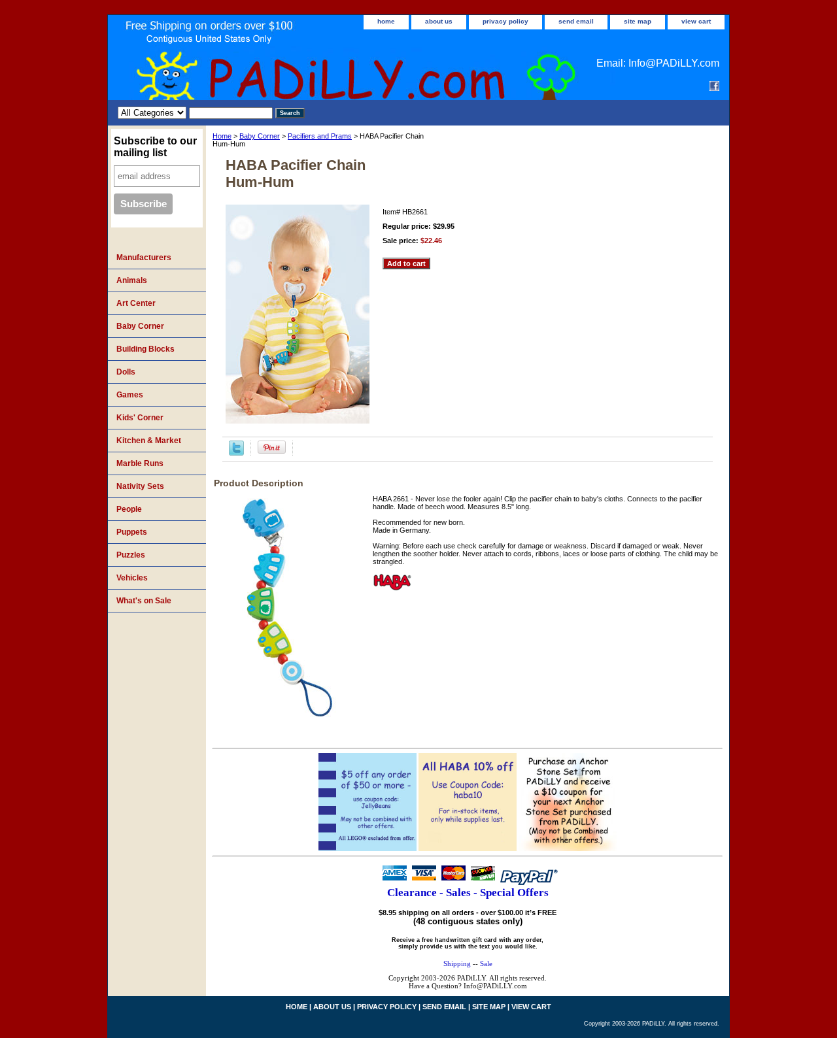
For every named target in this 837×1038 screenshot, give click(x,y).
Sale (486, 963)
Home (222, 136)
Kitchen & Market (148, 440)
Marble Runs (139, 463)
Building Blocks (145, 349)
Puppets (131, 532)
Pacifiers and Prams (320, 136)
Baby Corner (259, 136)
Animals (131, 280)
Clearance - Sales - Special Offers (468, 892)
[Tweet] (236, 453)
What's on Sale (143, 600)
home (386, 21)
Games (129, 394)
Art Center (136, 303)
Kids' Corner (139, 417)
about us (439, 21)
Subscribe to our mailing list (155, 146)
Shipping (457, 963)
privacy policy (505, 21)
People (129, 509)
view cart (696, 21)
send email (576, 21)
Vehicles (132, 577)
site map (637, 21)
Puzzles (130, 555)
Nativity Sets (140, 486)
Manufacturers (143, 257)
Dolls (125, 372)
